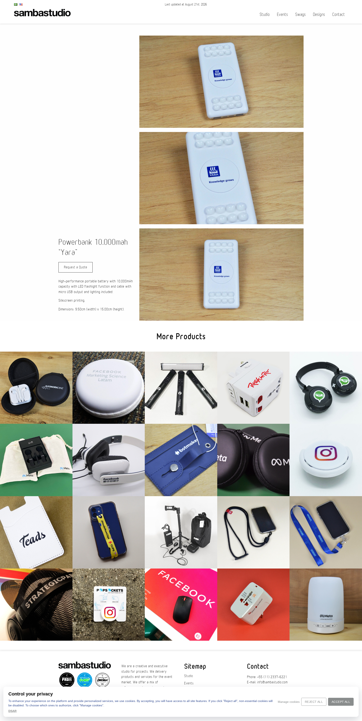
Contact (338, 14)
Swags (300, 14)
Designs (319, 14)
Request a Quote (75, 267)
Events (282, 14)
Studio (265, 14)
